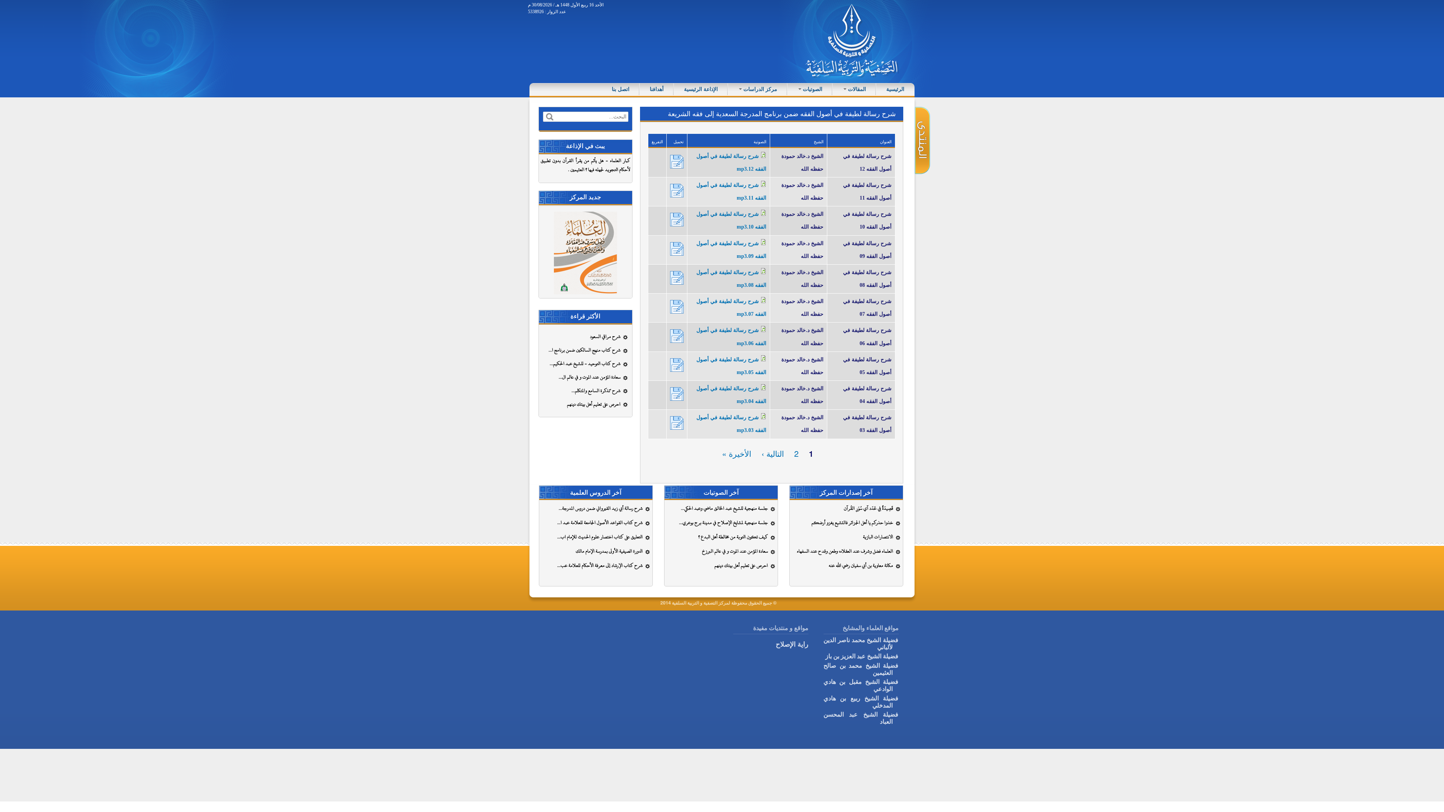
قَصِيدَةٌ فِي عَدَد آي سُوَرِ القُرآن (868, 508)
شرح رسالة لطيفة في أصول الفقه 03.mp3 (677, 422)
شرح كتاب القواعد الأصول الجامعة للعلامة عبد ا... (600, 522)
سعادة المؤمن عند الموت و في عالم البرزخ (735, 551)
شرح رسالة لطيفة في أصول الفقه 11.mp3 (677, 190)
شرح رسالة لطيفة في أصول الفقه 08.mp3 (677, 277)
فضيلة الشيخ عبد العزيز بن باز (861, 655)
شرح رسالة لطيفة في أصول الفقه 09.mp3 (677, 248)
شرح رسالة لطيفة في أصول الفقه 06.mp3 (677, 336)
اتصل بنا (620, 89)
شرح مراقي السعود (605, 336)
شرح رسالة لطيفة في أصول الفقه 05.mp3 (677, 365)
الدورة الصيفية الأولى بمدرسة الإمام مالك (609, 551)
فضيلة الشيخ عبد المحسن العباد (861, 717)
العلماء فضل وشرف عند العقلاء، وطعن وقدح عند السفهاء (845, 551)
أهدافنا (657, 89)
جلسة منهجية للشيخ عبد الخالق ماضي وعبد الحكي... (724, 508)
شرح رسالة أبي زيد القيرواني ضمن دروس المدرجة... (601, 508)
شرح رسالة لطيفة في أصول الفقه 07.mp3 (677, 306)
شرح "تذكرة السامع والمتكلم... (596, 390)
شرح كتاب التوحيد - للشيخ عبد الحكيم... (585, 363)
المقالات (856, 89)
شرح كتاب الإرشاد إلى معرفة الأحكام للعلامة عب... (600, 565)
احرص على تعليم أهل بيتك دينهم (593, 404)
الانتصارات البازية (878, 536)
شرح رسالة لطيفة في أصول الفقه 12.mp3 (677, 161)
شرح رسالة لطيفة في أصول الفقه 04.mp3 (677, 393)
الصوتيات (811, 89)
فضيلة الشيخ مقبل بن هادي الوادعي (861, 684)
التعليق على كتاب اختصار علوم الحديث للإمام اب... (600, 536)
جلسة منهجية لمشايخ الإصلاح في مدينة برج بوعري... (723, 522)
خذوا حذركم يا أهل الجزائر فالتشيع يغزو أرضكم (852, 522)
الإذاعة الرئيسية (701, 89)
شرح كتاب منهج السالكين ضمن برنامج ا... (584, 349)
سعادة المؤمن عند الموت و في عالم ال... (589, 377)
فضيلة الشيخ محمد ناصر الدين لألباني (861, 642)
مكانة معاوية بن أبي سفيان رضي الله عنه (861, 565)
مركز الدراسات (759, 89)
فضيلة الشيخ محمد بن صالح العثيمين (861, 668)
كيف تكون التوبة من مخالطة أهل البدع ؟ (733, 536)
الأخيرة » (736, 453)
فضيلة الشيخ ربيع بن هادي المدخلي (861, 701)
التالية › (772, 453)
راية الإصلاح (792, 644)
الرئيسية (895, 89)
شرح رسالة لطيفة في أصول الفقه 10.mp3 (677, 219)
